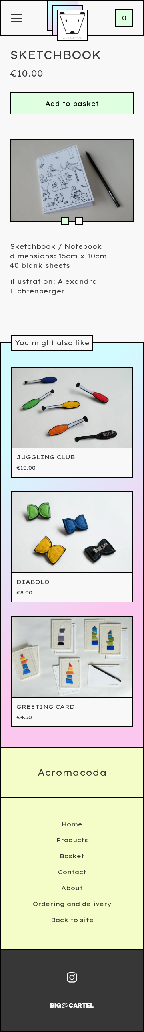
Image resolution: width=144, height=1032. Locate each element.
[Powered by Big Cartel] (72, 1002)
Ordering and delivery (72, 904)
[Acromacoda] (72, 25)
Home (72, 824)
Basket (72, 856)
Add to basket (72, 104)
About (72, 888)
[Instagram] (72, 977)
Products (72, 840)
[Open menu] (16, 19)
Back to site (72, 920)
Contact (72, 872)
